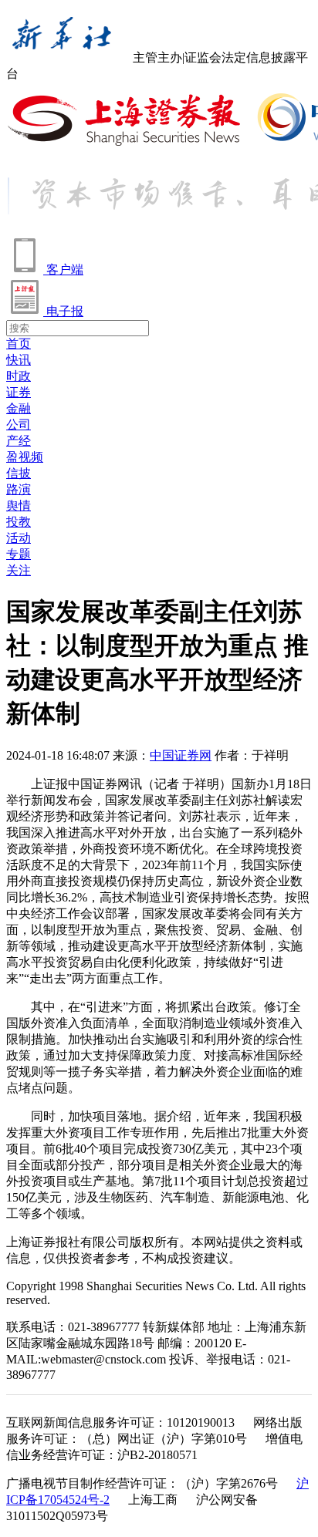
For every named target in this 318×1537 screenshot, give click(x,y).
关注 (18, 570)
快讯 (18, 359)
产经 (18, 440)
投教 (18, 521)
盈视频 (24, 456)
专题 (18, 554)
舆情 (18, 505)
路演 (18, 489)
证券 (18, 392)
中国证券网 (180, 755)
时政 (18, 376)
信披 (18, 473)
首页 (18, 343)
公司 (18, 424)
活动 (18, 537)
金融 (18, 408)
